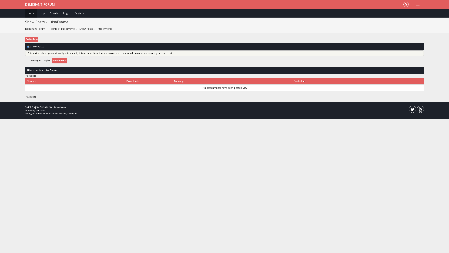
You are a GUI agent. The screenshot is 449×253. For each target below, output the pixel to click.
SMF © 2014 (42, 107)
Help (42, 13)
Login (66, 13)
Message (179, 81)
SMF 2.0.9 (30, 107)
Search (54, 13)
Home (31, 13)
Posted (298, 81)
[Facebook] (412, 110)
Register (79, 13)
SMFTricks (40, 110)
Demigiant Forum (40, 4)
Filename (31, 81)
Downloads (132, 81)
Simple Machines (57, 107)
